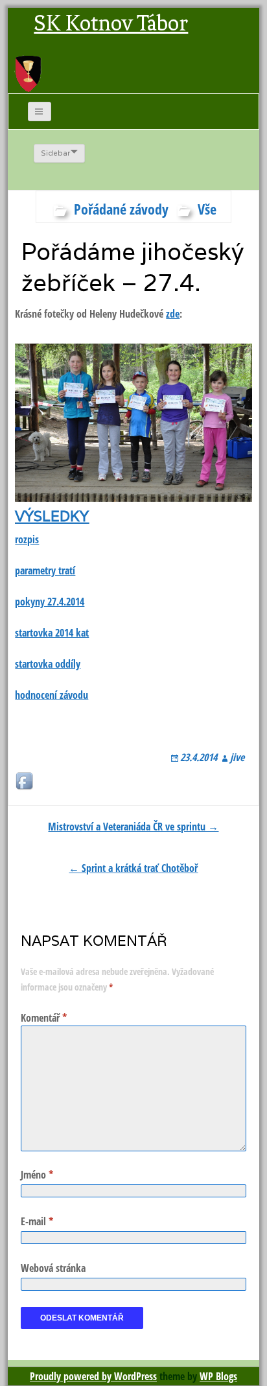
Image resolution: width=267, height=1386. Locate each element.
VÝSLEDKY (52, 516)
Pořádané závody (121, 208)
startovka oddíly (47, 664)
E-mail (37, 1221)
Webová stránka (53, 1268)
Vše (207, 208)
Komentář (44, 1018)
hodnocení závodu (51, 695)
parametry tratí (45, 570)
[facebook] (25, 781)
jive (237, 757)
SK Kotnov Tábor (111, 23)
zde (173, 314)
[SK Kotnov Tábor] (28, 73)
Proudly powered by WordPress (93, 1376)
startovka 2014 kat (52, 633)
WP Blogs (218, 1376)
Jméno (37, 1175)
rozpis (27, 539)
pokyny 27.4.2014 (49, 601)
